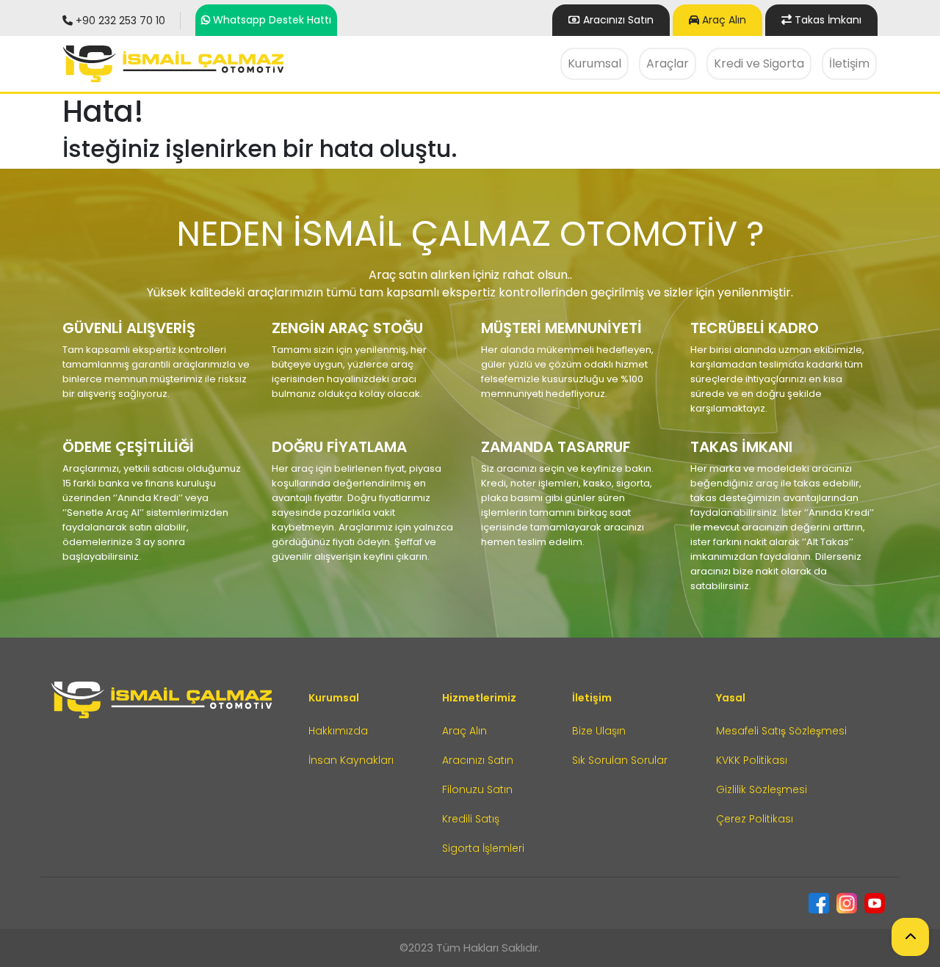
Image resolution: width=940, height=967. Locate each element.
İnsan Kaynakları (351, 760)
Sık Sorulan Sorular (620, 760)
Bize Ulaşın (859, 108)
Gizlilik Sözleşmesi (761, 789)
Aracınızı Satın (477, 760)
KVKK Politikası (751, 760)
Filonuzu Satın (477, 789)
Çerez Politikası (754, 818)
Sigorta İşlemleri (483, 848)
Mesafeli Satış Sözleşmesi (781, 730)
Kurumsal (594, 63)
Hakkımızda (597, 108)
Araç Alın (722, 19)
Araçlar (667, 63)
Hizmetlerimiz (479, 697)
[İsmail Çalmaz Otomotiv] (173, 64)
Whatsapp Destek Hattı (272, 19)
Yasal (730, 697)
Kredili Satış (470, 818)
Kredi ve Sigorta (759, 63)
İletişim (849, 63)
